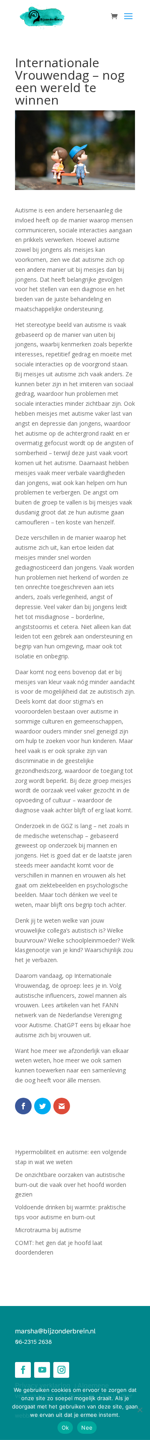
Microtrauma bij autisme (48, 1230)
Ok (65, 1427)
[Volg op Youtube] (42, 1370)
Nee (86, 1427)
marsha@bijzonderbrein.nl (55, 1331)
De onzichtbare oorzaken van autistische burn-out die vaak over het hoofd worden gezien (70, 1185)
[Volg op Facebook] (23, 1370)
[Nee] (139, 1410)
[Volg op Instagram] (61, 1370)
